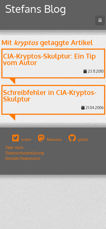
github (83, 139)
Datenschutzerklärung (24, 153)
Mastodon (54, 139)
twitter (26, 139)
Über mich (14, 147)
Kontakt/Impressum (22, 158)
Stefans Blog (35, 8)
